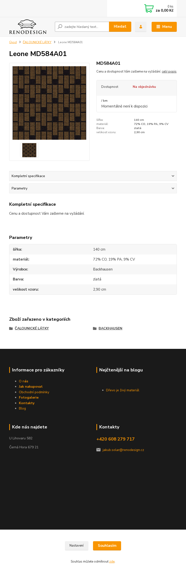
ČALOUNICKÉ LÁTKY (37, 42)
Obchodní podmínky (34, 392)
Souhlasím (107, 545)
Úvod (13, 42)
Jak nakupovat (31, 386)
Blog (22, 408)
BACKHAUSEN (110, 328)
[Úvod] (30, 26)
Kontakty (26, 403)
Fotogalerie (29, 397)
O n (23, 381)
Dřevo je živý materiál (122, 390)
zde (112, 561)
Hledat (120, 26)
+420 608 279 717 (115, 439)
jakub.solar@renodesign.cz (123, 450)
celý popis (169, 71)
